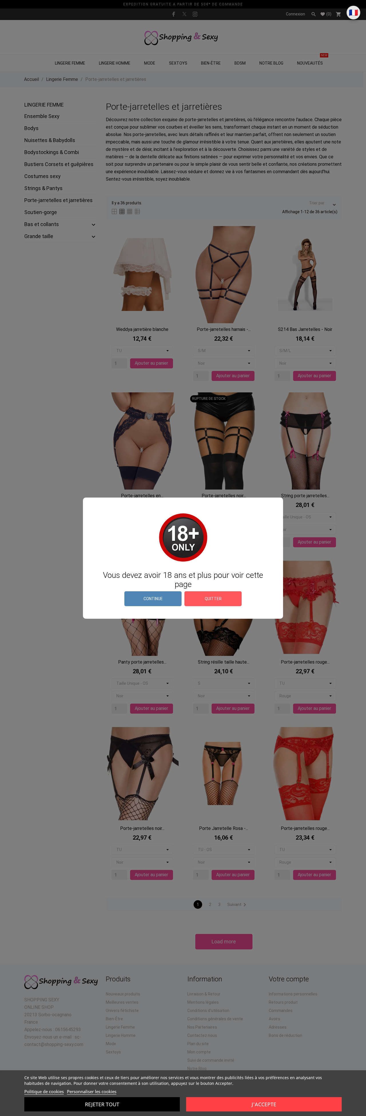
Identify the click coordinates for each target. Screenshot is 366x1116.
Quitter (213, 598)
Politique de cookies (44, 1091)
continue (153, 598)
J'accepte (264, 1104)
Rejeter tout (102, 1104)
